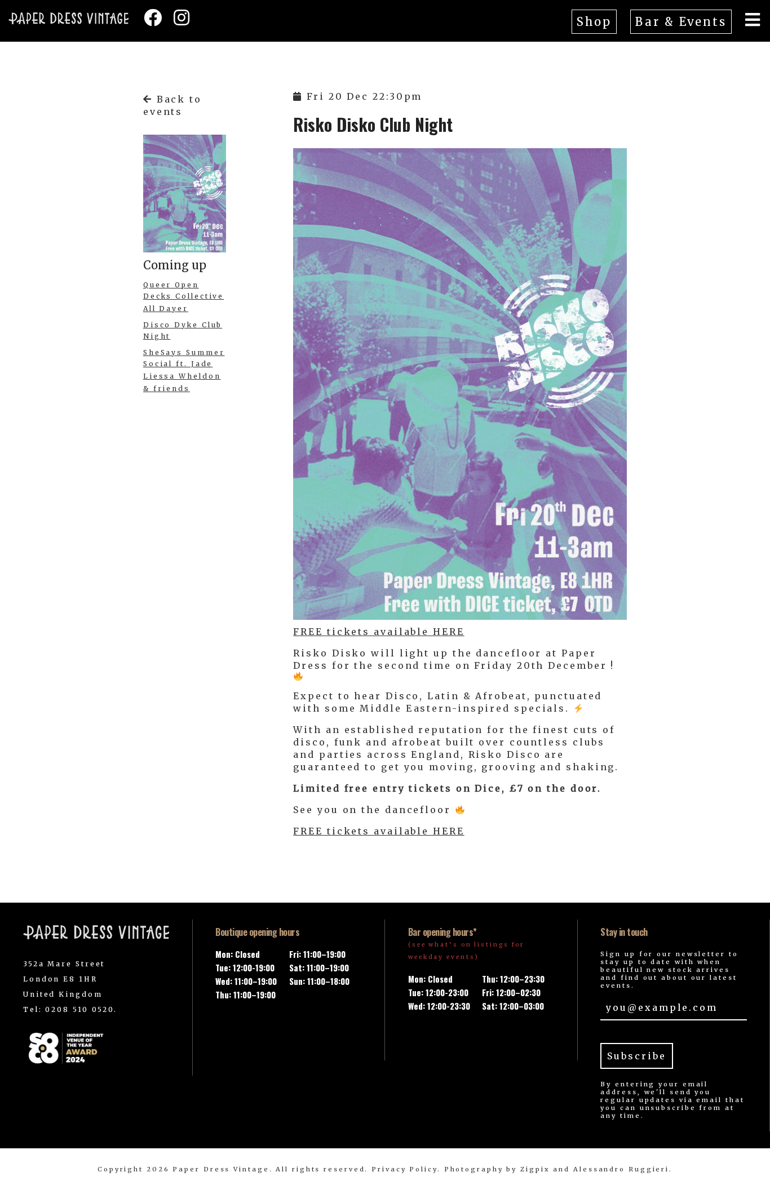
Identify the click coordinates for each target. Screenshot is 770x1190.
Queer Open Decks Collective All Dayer (183, 297)
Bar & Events (681, 22)
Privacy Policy (404, 1169)
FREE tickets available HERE (378, 631)
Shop (594, 22)
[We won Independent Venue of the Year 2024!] (96, 1047)
